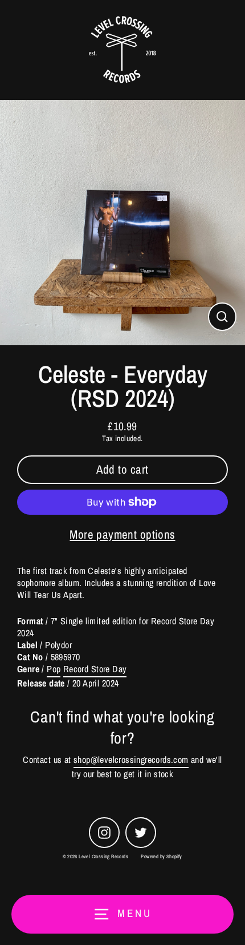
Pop (53, 669)
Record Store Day (94, 669)
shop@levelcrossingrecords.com (131, 760)
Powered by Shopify (161, 856)
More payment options (122, 534)
